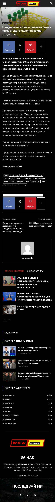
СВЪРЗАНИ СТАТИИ (14, 271)
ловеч (18, 178)
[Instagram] (27, 495)
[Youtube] (34, 495)
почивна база (9, 182)
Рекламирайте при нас (27, 475)
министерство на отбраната (34, 178)
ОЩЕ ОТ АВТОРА (35, 271)
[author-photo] (27, 254)
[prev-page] (4, 319)
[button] (4, 3)
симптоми (7, 185)
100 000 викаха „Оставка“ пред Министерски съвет (40, 224)
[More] (41, 47)
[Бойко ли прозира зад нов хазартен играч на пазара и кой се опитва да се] (9, 351)
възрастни (14, 175)
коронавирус (8, 178)
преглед (20, 182)
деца (23, 175)
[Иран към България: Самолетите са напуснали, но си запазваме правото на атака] (9, 296)
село (43, 182)
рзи (27, 182)
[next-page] (8, 319)
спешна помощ (20, 185)
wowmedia (27, 258)
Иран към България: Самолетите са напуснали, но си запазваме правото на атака (34, 296)
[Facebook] (20, 495)
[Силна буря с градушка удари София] (9, 309)
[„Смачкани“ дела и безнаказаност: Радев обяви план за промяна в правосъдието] (9, 281)
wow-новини (7, 23)
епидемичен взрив (35, 175)
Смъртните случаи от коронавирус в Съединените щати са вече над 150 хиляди (13, 227)
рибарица (35, 182)
